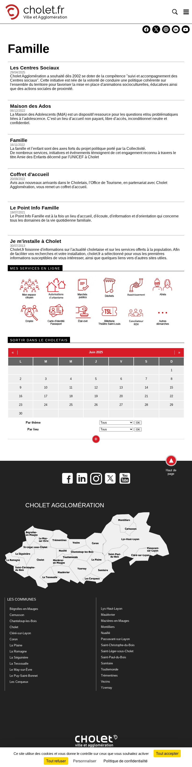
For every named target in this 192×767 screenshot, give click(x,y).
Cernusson (17, 615)
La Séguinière (19, 657)
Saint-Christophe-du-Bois (118, 645)
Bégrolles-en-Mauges (24, 609)
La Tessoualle (19, 663)
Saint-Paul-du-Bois (113, 657)
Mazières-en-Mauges (115, 621)
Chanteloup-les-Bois (23, 621)
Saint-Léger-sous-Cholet (117, 651)
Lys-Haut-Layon (111, 608)
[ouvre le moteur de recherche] (175, 12)
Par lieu (33, 429)
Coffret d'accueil (29, 174)
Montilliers (108, 627)
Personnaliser (84, 760)
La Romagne (18, 651)
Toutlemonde (109, 669)
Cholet (14, 627)
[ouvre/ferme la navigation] (186, 12)
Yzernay (106, 687)
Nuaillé (105, 633)
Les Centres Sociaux (34, 67)
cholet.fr (43, 10)
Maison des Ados (30, 106)
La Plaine (16, 645)
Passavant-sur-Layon (115, 639)
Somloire (107, 663)
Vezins (105, 681)
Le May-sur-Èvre (21, 669)
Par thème (33, 422)
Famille (18, 140)
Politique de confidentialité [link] (125, 760)
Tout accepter (167, 753)
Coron (14, 639)
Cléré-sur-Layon (20, 633)
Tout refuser (56, 760)
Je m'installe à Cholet (35, 241)
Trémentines (109, 675)
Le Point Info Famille (34, 207)
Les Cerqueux (19, 682)
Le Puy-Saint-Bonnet (24, 675)
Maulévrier (108, 614)
